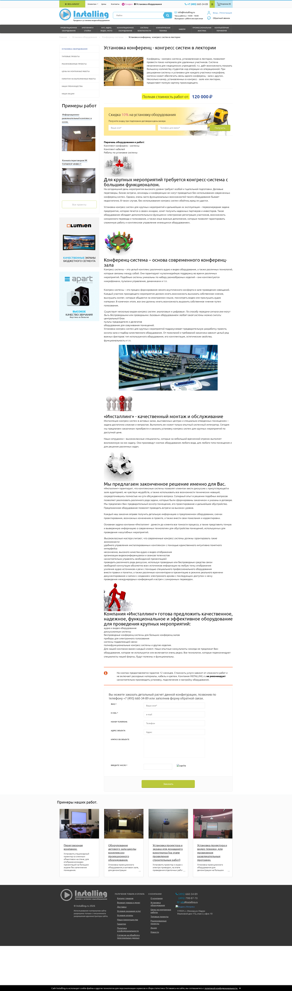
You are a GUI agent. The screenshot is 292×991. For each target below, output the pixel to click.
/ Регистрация (225, 12)
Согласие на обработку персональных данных (128, 936)
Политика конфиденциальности (128, 929)
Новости (155, 932)
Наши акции (68, 93)
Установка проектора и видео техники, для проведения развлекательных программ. (212, 852)
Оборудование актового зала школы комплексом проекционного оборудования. (122, 852)
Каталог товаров (125, 898)
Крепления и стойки (87, 29)
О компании (157, 898)
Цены (103, 4)
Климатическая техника (163, 29)
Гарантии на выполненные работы (79, 78)
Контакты (115, 4)
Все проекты (79, 204)
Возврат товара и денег (128, 902)
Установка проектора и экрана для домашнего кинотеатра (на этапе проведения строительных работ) (168, 852)
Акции (154, 927)
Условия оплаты (125, 915)
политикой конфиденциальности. (221, 988)
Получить (220, 127)
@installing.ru (189, 902)
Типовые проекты (71, 56)
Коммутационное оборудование (125, 29)
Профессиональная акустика (202, 29)
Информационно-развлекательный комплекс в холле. (77, 118)
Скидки (128, 4)
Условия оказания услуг (129, 911)
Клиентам (92, 4)
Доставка (121, 906)
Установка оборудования (149, 4)
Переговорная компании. (73, 847)
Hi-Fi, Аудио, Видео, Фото (106, 29)
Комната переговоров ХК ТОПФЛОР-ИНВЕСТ (74, 162)
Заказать (168, 783)
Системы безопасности (144, 29)
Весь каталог (73, 4)
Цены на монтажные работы (76, 71)
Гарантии (121, 923)
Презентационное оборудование (68, 29)
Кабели (182, 29)
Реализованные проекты (74, 64)
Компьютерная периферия (222, 29)
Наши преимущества (72, 86)
